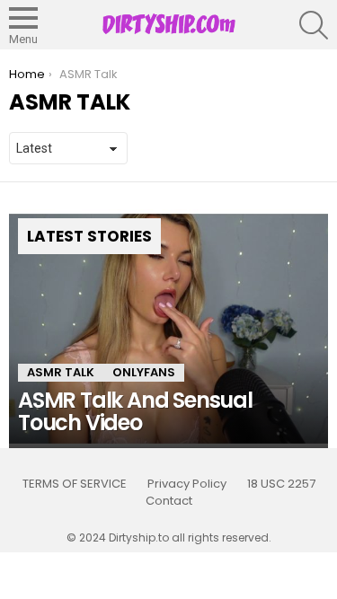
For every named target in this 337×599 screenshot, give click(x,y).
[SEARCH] (313, 25)
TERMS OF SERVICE (74, 484)
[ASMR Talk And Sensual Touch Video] (168, 328)
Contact (169, 501)
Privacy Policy (186, 484)
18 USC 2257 (281, 484)
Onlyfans (143, 372)
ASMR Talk (60, 372)
